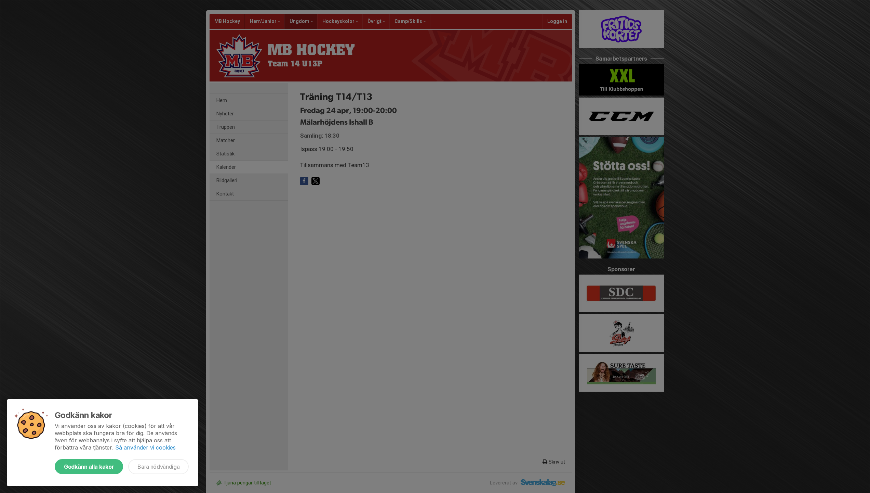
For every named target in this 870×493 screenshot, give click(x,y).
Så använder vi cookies (145, 447)
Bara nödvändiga (158, 466)
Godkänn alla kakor (89, 466)
